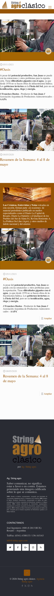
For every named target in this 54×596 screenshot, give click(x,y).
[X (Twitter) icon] (25, 585)
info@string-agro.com (17, 540)
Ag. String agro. (29, 466)
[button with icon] (10, 547)
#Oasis (5, 69)
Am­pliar (48, 318)
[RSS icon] (32, 585)
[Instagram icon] (28, 585)
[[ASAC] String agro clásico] (28, 4)
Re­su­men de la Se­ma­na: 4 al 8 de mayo (25, 162)
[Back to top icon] (27, 573)
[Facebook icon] (22, 585)
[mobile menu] (49, 7)
